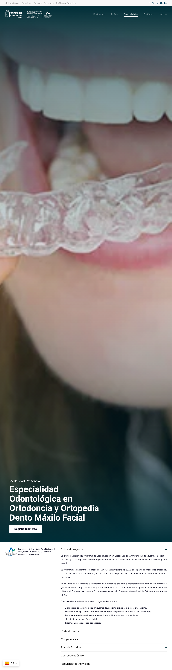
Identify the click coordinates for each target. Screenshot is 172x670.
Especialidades (131, 14)
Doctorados (99, 14)
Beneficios (26, 3)
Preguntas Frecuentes (43, 3)
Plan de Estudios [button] (71, 647)
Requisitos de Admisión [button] (75, 664)
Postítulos (148, 14)
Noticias (163, 14)
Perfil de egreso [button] (70, 631)
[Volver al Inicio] (28, 14)
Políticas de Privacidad (66, 3)
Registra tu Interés (25, 529)
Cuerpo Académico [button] (72, 655)
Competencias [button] (69, 639)
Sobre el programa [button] (72, 549)
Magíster (114, 14)
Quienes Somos (12, 3)
